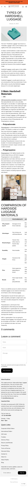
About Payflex (5, 460)
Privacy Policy (5, 445)
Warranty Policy (5, 451)
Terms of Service (5, 448)
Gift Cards (4, 434)
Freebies (3, 437)
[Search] (5, 6)
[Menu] (1, 6)
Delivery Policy (5, 440)
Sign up (22, 473)
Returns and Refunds (7, 443)
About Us (3, 457)
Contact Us (4, 454)
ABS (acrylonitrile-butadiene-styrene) (11, 100)
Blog (2, 462)
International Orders (6, 431)
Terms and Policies (14, 482)
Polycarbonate (5, 127)
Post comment (7, 370)
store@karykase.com (8, 398)
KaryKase (16, 478)
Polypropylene (5, 153)
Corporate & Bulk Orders (7, 428)
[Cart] (26, 6)
